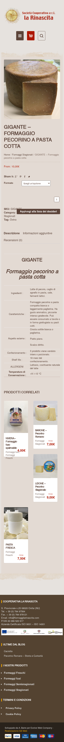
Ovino (13, 219)
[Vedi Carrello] (30, 35)
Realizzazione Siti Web (16, 730)
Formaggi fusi (12, 451)
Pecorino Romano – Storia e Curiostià (23, 655)
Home (7, 154)
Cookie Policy (13, 714)
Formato (8, 182)
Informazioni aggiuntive (37, 233)
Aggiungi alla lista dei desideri (38, 211)
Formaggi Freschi (10, 456)
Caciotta (8, 651)
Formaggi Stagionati (22, 154)
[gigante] (32, 89)
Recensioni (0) (13, 240)
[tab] (13, 233)
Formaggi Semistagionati (19, 684)
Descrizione (12, 233)
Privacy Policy (14, 708)
